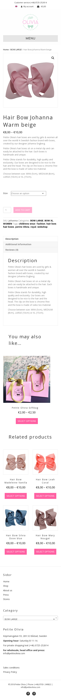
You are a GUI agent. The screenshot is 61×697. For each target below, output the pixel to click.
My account (28, 6)
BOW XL (49, 220)
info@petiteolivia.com (14, 653)
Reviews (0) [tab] (11, 249)
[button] (53, 58)
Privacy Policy (10, 671)
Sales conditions (11, 667)
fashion (41, 223)
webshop (42, 226)
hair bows (8, 226)
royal (33, 226)
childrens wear (27, 223)
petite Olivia (22, 226)
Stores (6, 599)
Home (6, 49)
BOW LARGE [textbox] (30, 619)
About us (7, 590)
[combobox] (30, 618)
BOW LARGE (16, 49)
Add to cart (22, 209)
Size (5, 193)
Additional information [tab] (18, 244)
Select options (27, 421)
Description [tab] (11, 238)
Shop (5, 585)
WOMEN (7, 223)
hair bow (51, 223)
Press (6, 594)
